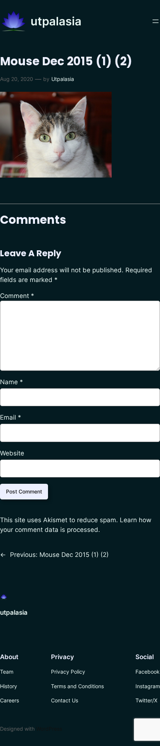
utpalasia (56, 21)
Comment (17, 296)
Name (11, 382)
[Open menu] (155, 21)
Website (12, 453)
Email (10, 417)
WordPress (49, 728)
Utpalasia (62, 79)
